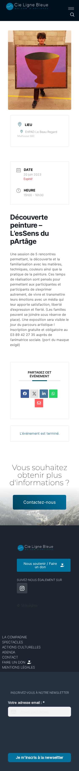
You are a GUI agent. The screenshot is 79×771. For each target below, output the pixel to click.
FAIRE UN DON (14, 662)
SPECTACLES (12, 642)
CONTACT (10, 657)
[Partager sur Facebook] (25, 393)
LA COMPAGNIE (14, 637)
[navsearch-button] (72, 15)
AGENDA (8, 652)
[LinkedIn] (44, 393)
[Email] (39, 403)
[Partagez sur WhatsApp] (53, 393)
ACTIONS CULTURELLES (21, 647)
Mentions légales (18, 667)
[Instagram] (22, 588)
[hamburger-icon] (71, 8)
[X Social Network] (34, 393)
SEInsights (29, 605)
